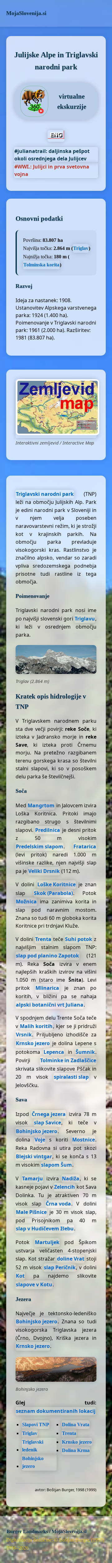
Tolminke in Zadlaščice (68, 1060)
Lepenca (54, 1052)
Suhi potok (78, 939)
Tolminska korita (41, 264)
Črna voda (58, 1203)
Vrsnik (24, 1034)
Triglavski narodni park (45, 494)
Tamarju (32, 1178)
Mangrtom (41, 805)
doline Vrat (70, 1258)
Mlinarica (47, 987)
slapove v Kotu (34, 1284)
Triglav (80, 248)
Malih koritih (36, 1026)
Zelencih (64, 1186)
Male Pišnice (31, 1212)
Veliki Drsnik (44, 871)
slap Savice (47, 1122)
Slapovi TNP (35, 1424)
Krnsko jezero (33, 1043)
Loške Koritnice (56, 884)
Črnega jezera (49, 1114)
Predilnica (47, 830)
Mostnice (83, 1139)
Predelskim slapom (39, 846)
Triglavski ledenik (32, 1446)
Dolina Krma (76, 1450)
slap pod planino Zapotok (47, 955)
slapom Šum (56, 1164)
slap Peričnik (60, 1267)
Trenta (43, 939)
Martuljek (47, 1242)
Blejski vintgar (34, 1156)
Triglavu (85, 618)
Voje (40, 1139)
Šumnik (85, 1052)
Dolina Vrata (75, 1424)
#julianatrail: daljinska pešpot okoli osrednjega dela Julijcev (52, 155)
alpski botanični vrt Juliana (49, 1004)
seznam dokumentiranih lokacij (56, 1411)
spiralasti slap (71, 1076)
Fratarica (84, 846)
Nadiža (70, 1178)
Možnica (26, 901)
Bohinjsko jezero (36, 1131)
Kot (20, 1275)
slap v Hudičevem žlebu (45, 1228)
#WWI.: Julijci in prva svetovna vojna (51, 170)
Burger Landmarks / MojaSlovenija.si (46, 1531)
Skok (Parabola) (53, 893)
